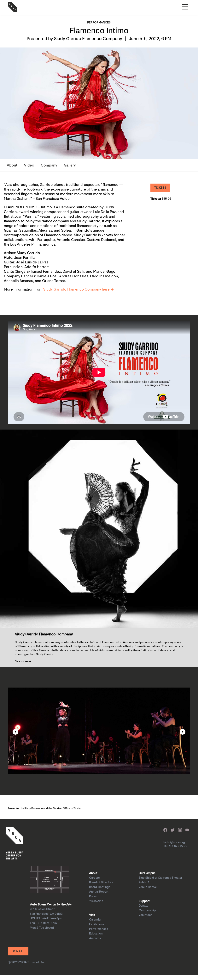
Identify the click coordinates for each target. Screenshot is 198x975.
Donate (143, 906)
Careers (94, 878)
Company (49, 165)
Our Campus (147, 873)
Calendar (95, 920)
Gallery (70, 165)
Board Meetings (99, 887)
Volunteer (145, 915)
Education (96, 933)
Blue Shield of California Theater (160, 878)
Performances (98, 929)
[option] (99, 731)
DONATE (18, 951)
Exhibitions (96, 924)
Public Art (145, 882)
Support (144, 901)
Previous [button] (15, 732)
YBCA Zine (96, 901)
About (12, 165)
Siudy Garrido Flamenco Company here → (78, 289)
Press (93, 896)
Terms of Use (36, 962)
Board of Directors (101, 882)
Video (29, 165)
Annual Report (98, 892)
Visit (92, 915)
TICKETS (160, 188)
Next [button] (182, 732)
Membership (147, 910)
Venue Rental (148, 887)
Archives (95, 938)
